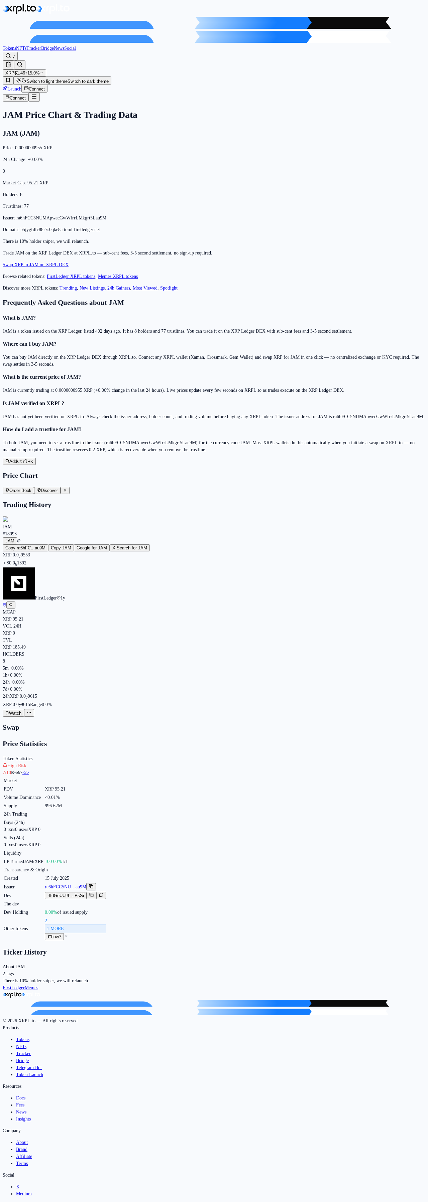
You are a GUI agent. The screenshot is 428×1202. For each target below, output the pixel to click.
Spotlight (169, 288)
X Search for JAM (129, 547)
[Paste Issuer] (8, 64)
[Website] (4, 605)
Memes (31, 987)
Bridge (47, 48)
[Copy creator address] (91, 895)
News (59, 48)
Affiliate (24, 1156)
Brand (21, 1149)
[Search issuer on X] (10, 605)
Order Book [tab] (20, 490)
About (22, 1142)
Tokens (9, 48)
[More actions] (29, 713)
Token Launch (29, 1074)
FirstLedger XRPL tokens (71, 276)
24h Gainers (118, 288)
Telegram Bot (29, 1067)
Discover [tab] (49, 490)
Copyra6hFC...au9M (25, 547)
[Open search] (19, 64)
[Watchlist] (8, 80)
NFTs (21, 48)
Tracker (33, 48)
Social (70, 48)
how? (56, 936)
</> (25, 772)
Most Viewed (145, 288)
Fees (20, 1104)
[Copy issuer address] (91, 886)
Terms (22, 1163)
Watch (15, 713)
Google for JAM (92, 547)
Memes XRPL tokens (118, 276)
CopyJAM (61, 547)
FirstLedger (14, 987)
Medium (24, 1193)
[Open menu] (34, 97)
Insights (23, 1119)
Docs (20, 1097)
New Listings (92, 288)
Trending (68, 288)
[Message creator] (101, 895)
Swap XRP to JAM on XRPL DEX (36, 264)
